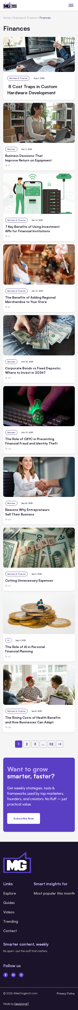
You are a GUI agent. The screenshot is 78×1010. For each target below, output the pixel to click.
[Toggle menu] (71, 5)
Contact (10, 930)
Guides (9, 902)
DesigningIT (21, 1004)
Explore (9, 893)
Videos (9, 912)
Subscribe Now (23, 818)
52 (51, 744)
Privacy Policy (66, 993)
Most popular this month (54, 893)
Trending (10, 921)
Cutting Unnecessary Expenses (29, 580)
